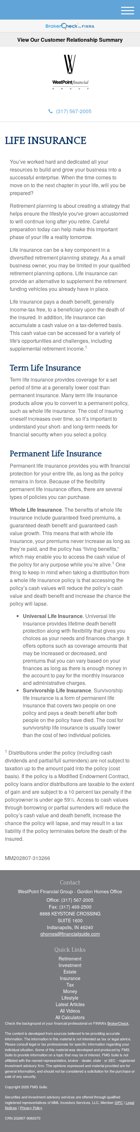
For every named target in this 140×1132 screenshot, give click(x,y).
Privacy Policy (31, 1107)
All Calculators (70, 1017)
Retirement (70, 958)
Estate (70, 971)
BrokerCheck (118, 1023)
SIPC (119, 1102)
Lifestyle (70, 997)
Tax (70, 984)
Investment (70, 965)
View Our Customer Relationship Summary (70, 39)
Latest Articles (70, 1004)
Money (70, 991)
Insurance (70, 978)
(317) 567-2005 (73, 111)
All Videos (70, 1010)
